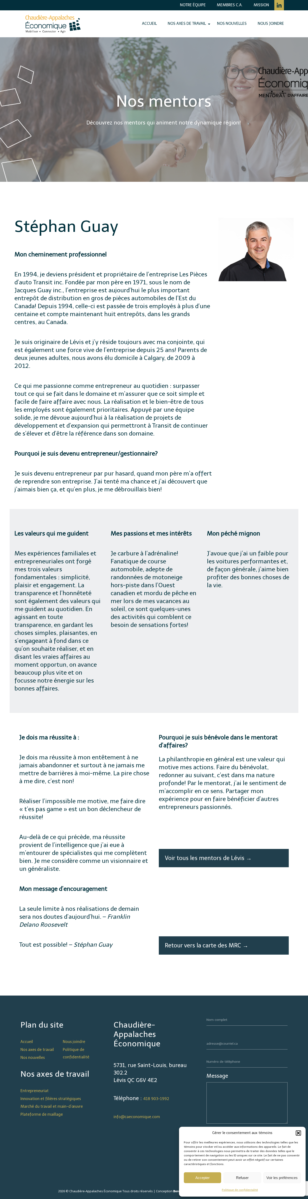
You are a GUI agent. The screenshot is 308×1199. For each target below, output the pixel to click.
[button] (298, 1133)
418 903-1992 (156, 1098)
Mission (261, 5)
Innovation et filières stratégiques (50, 1098)
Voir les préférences (282, 1178)
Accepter (202, 1178)
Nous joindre (271, 23)
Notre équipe (193, 5)
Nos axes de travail (187, 23)
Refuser (242, 1178)
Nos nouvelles (232, 23)
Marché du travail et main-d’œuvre (51, 1106)
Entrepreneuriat (34, 1090)
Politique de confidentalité (240, 1190)
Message (217, 1076)
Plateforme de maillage (41, 1114)
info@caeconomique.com (137, 1116)
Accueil (149, 23)
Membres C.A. (230, 5)
